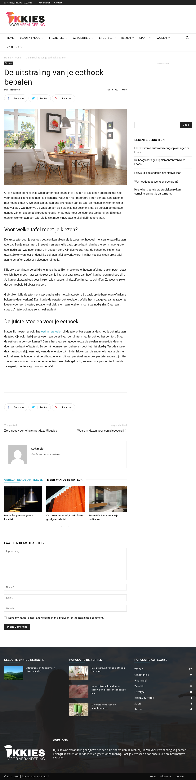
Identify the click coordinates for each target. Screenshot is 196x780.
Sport (143, 37)
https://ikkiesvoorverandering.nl (45, 454)
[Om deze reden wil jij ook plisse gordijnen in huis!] (65, 499)
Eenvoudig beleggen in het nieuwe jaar (157, 172)
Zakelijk (13, 47)
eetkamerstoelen (51, 331)
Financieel (56, 37)
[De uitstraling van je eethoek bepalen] (78, 673)
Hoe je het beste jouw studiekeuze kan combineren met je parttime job (157, 191)
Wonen (162, 37)
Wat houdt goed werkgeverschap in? (156, 181)
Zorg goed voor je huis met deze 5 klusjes (30, 430)
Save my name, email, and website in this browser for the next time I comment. (56, 617)
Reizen (126, 37)
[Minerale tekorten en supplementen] (78, 709)
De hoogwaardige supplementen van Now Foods (159, 162)
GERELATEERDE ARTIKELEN (23, 479)
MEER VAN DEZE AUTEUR (64, 479)
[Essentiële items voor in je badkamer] (108, 499)
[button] (187, 38)
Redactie (15, 89)
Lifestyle (106, 37)
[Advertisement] (122, 19)
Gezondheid (81, 37)
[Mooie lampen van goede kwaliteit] (23, 499)
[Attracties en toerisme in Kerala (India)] (13, 673)
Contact (58, 2)
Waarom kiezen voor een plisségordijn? (102, 430)
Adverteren (45, 2)
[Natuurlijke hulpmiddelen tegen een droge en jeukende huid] (78, 691)
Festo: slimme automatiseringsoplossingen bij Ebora (161, 150)
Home (11, 37)
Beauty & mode (30, 37)
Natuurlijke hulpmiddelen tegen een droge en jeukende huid (108, 690)
